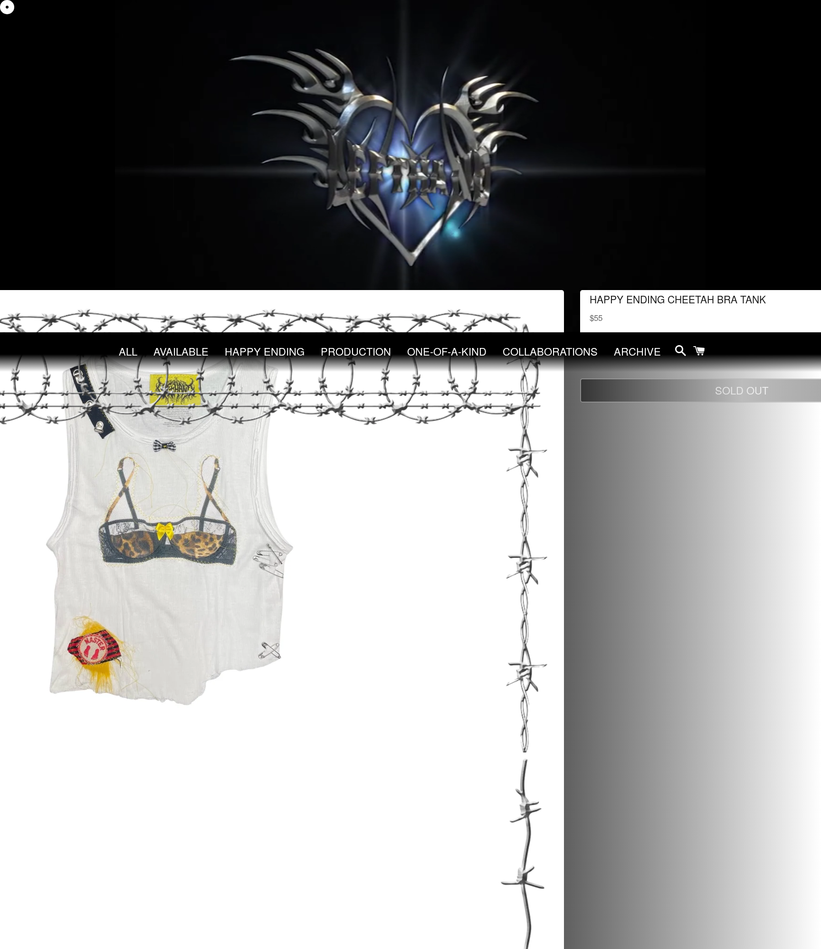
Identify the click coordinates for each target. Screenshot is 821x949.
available (181, 351)
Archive (637, 351)
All (128, 351)
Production (356, 351)
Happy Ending (265, 351)
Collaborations (550, 351)
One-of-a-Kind (447, 351)
